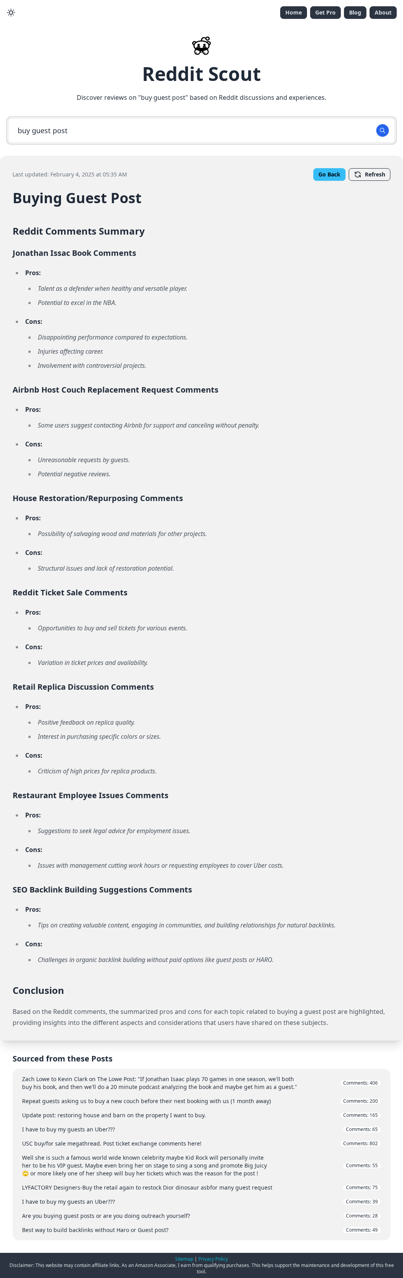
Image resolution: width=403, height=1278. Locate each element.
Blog (355, 12)
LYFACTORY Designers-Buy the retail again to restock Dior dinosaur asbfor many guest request (200, 1187)
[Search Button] (382, 130)
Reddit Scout (201, 73)
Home (293, 12)
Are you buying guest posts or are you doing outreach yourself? (200, 1215)
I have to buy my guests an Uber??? (200, 1129)
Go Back (329, 174)
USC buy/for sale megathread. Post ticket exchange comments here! (200, 1143)
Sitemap (184, 1259)
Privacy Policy (213, 1259)
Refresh (375, 174)
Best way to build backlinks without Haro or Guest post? (200, 1230)
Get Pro (325, 12)
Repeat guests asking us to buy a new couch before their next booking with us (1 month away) (200, 1101)
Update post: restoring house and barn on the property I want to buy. (200, 1115)
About (383, 12)
